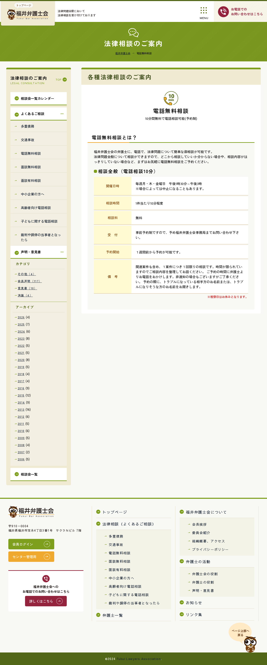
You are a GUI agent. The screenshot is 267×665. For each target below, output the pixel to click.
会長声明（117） (30, 281)
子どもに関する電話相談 (39, 221)
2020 (21, 360)
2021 (21, 353)
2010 (21, 431)
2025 (21, 324)
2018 (21, 374)
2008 (21, 445)
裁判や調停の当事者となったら (41, 237)
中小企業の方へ (32, 193)
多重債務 (27, 126)
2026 (21, 317)
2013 (21, 409)
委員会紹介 (201, 532)
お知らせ (194, 602)
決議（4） (25, 295)
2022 (21, 345)
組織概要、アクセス (208, 541)
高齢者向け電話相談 (36, 207)
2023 (21, 338)
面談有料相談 (31, 180)
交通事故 (27, 139)
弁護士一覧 (112, 615)
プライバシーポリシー (210, 549)
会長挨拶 (199, 524)
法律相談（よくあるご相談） (129, 524)
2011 (21, 424)
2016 (21, 388)
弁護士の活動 (198, 561)
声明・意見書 (203, 590)
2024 (21, 331)
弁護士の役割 (203, 582)
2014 (21, 402)
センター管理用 (25, 556)
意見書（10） (27, 288)
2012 (21, 416)
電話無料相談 (31, 153)
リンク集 (194, 614)
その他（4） (27, 274)
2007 (21, 452)
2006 (21, 459)
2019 (21, 367)
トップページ (114, 512)
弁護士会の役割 (205, 573)
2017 (21, 381)
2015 (21, 395)
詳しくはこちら (41, 601)
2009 (21, 438)
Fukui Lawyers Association (139, 659)
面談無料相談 (31, 166)
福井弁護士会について (206, 512)
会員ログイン (23, 544)
